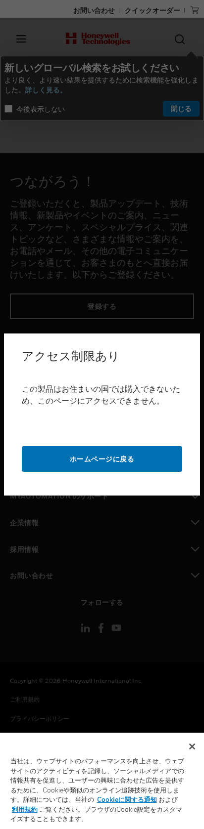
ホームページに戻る (102, 459)
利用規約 (25, 809)
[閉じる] (192, 746)
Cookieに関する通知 (127, 799)
